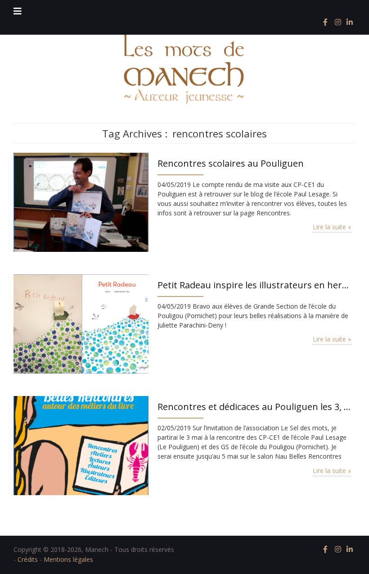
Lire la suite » (332, 227)
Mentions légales (68, 559)
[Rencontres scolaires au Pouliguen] (81, 201)
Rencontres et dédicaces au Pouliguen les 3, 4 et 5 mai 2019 (254, 407)
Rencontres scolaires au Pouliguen (231, 163)
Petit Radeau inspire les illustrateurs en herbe (254, 285)
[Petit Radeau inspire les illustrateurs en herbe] (81, 323)
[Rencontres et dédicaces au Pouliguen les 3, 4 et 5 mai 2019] (81, 444)
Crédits (28, 559)
